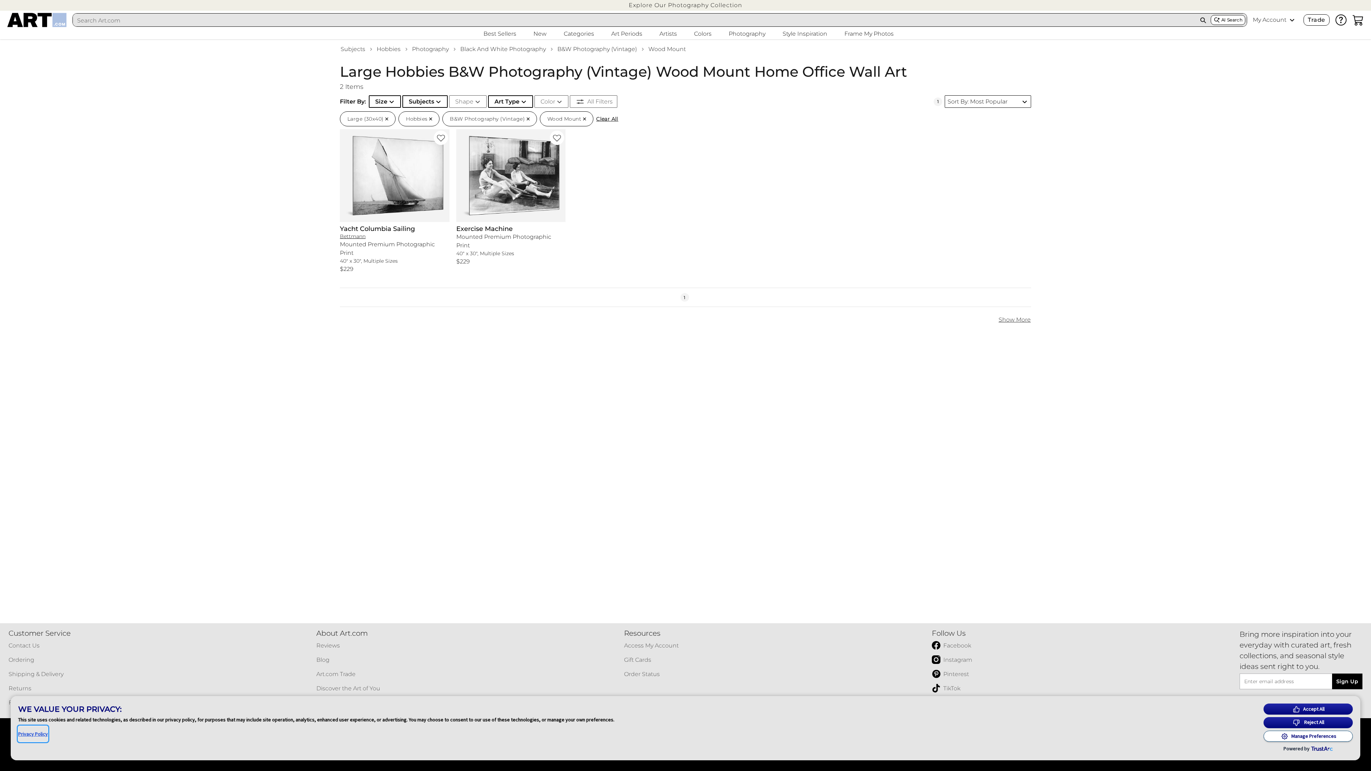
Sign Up (1347, 681)
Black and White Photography (503, 49)
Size (381, 101)
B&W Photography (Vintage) (597, 49)
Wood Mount (667, 49)
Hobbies (389, 49)
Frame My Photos (869, 33)
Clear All (607, 118)
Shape (464, 101)
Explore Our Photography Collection (685, 5)
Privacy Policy (33, 734)
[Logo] (37, 20)
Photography (430, 49)
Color (548, 101)
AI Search (1231, 19)
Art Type (506, 101)
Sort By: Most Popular (978, 101)
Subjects (353, 49)
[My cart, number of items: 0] (1358, 20)
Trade (1316, 19)
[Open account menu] (1292, 20)
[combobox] (634, 20)
